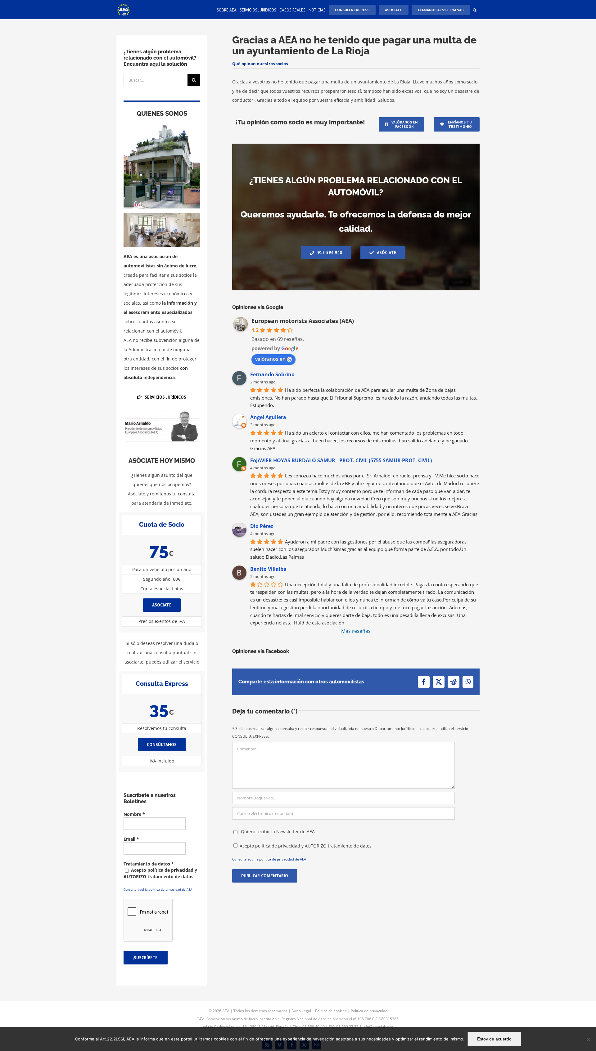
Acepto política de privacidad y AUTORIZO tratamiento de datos (306, 846)
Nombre (134, 814)
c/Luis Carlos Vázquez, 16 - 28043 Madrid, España (246, 1026)
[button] (474, 9)
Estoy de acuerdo (494, 1038)
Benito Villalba (268, 569)
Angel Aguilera (268, 417)
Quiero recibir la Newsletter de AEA (277, 831)
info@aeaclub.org (378, 1026)
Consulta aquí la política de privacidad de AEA (269, 859)
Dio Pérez (261, 526)
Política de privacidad (369, 1010)
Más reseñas (356, 631)
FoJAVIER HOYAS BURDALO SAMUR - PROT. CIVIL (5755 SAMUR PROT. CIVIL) (341, 460)
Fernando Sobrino (272, 374)
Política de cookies (331, 1010)
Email (131, 839)
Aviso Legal (301, 1010)
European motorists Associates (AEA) (302, 320)
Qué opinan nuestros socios (260, 63)
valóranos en (270, 359)
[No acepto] (588, 1039)
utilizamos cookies (211, 1038)
